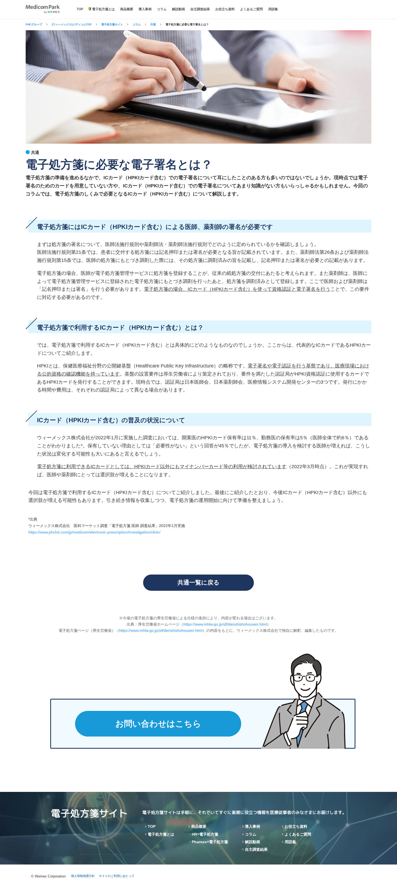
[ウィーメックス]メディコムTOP (72, 24)
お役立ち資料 (225, 9)
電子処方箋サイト (112, 24)
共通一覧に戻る (198, 582)
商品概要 (126, 9)
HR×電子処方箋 (205, 834)
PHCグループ (34, 24)
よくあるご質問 (251, 9)
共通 (153, 24)
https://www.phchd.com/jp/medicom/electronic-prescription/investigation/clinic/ (94, 532)
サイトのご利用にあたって (116, 875)
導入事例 (145, 9)
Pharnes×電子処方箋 (210, 842)
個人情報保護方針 (83, 875)
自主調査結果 (200, 9)
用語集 (273, 9)
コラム (162, 9)
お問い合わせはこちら (158, 723)
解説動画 (178, 9)
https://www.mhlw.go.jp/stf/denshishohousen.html (225, 624)
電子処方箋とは (103, 9)
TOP (80, 9)
